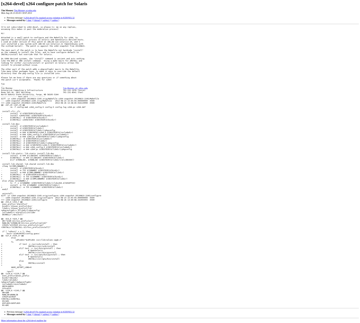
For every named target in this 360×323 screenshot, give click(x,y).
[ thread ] (37, 20)
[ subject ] (46, 20)
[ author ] (55, 20)
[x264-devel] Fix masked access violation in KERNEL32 (49, 18)
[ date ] (29, 20)
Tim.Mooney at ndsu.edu (25, 10)
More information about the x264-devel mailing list (23, 320)
